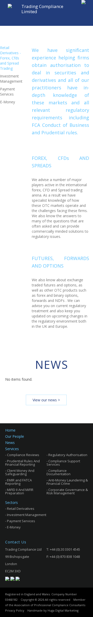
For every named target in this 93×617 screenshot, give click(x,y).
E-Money (14, 527)
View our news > (46, 399)
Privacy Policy (14, 610)
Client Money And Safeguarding (19, 472)
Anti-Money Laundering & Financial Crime (67, 482)
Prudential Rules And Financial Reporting (22, 462)
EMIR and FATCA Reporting (18, 482)
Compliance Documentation (59, 472)
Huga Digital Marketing (63, 610)
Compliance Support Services (63, 462)
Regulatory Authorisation (67, 455)
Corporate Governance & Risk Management (67, 491)
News (10, 442)
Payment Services (21, 521)
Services (12, 449)
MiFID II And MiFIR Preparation (19, 491)
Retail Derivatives (20, 508)
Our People (14, 436)
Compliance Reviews (23, 455)
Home (10, 430)
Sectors (11, 502)
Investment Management (26, 515)
